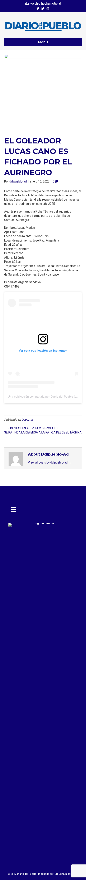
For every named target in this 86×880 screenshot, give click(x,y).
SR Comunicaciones (66, 873)
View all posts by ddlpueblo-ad (49, 462)
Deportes (27, 419)
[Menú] (13, 509)
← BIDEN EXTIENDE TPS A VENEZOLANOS (31, 428)
